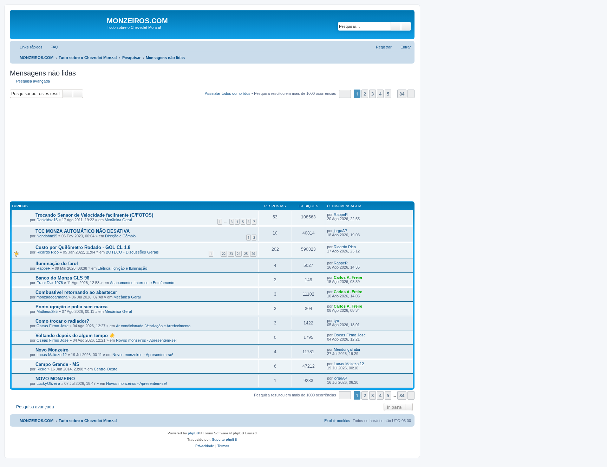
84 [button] (401, 94)
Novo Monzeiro (51, 350)
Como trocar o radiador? (62, 321)
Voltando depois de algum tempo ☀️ (75, 335)
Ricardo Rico (48, 252)
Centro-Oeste (105, 369)
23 (231, 253)
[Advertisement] (220, 150)
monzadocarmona (52, 297)
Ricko (41, 369)
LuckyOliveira (48, 383)
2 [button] (365, 94)
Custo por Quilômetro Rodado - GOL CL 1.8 (82, 247)
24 (238, 253)
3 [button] (372, 94)
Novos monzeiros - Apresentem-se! (146, 340)
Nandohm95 (47, 236)
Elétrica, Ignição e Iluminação (122, 268)
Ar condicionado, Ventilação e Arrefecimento (153, 326)
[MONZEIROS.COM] (59, 25)
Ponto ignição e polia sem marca (71, 306)
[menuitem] (51, 47)
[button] (345, 94)
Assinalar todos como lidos (227, 93)
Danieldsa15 (47, 220)
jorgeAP (340, 231)
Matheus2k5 (47, 311)
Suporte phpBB (224, 439)
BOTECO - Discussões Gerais (132, 252)
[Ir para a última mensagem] (351, 214)
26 (253, 253)
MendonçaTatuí (347, 349)
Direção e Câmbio (120, 236)
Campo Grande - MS (57, 364)
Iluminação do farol (56, 263)
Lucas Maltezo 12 (52, 355)
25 (246, 253)
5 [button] (388, 94)
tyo (336, 320)
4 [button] (380, 94)
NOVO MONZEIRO (55, 378)
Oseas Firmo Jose (52, 326)
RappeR (341, 214)
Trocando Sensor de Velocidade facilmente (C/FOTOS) (94, 215)
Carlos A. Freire (348, 277)
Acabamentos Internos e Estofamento (142, 283)
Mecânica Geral (118, 220)
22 (224, 253)
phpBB (193, 433)
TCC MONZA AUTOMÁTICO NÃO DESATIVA (82, 231)
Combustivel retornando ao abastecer (76, 292)
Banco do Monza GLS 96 (62, 278)
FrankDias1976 (50, 283)
